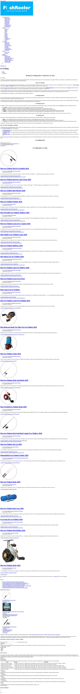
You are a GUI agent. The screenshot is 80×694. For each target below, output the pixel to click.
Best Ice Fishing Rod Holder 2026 (12, 530)
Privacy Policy (3, 639)
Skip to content (3, 0)
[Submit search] (11, 644)
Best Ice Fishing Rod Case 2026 (12, 508)
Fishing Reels (9, 329)
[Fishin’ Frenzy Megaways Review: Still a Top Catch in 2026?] (7, 610)
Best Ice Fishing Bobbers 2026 (11, 246)
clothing (46, 634)
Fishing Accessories (10, 446)
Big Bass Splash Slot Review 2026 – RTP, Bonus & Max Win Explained (15, 587)
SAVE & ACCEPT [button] (3, 685)
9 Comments (5, 617)
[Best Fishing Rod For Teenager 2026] (7, 599)
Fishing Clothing (10, 259)
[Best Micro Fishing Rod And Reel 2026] (7, 625)
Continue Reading (10, 175)
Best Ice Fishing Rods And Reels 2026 (14, 380)
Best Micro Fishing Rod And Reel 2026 (9, 626)
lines (43, 634)
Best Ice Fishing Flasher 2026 (11, 202)
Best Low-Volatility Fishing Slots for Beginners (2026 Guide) (13, 581)
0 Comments (5, 613)
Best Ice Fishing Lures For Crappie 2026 (15, 224)
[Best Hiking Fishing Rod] (7, 629)
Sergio (4, 576)
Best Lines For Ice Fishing (10, 290)
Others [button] (1, 682)
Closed (10, 143)
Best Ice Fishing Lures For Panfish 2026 (15, 301)
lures (41, 634)
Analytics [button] (2, 676)
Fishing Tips (14, 171)
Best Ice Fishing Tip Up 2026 (11, 444)
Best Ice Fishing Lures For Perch (12, 279)
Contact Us (17, 639)
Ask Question (2, 145)
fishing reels (33, 634)
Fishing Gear (9, 193)
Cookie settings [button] (3, 646)
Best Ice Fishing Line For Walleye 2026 (14, 268)
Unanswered (13, 143)
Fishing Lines (9, 270)
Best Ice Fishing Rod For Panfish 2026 (14, 168)
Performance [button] (2, 673)
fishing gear (58, 634)
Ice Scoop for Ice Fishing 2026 (11, 519)
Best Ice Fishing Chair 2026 (10, 354)
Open (4, 143)
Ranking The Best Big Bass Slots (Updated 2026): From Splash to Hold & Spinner (17, 585)
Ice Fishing (19, 171)
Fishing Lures (9, 226)
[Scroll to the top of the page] (0, 641)
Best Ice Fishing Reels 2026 (10, 565)
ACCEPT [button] (8, 646)
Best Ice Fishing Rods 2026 (10, 482)
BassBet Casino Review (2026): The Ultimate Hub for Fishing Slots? (14, 582)
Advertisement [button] (2, 679)
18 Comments (5, 632)
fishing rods (38, 634)
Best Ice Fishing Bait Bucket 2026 (12, 191)
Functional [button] (2, 670)
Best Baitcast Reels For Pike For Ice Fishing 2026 (18, 327)
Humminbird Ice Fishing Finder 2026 (14, 455)
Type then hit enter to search (22, 642)
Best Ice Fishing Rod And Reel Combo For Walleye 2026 (21, 433)
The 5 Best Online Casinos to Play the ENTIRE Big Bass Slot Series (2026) (16, 583)
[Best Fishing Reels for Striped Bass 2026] (10, 614)
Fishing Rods (9, 171)
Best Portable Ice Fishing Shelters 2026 (14, 213)
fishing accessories (51, 634)
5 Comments (5, 602)
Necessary (3, 658)
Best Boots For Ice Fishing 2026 (12, 257)
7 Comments (5, 628)
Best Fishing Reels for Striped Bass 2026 (10, 615)
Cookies (7, 639)
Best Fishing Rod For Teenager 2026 (9, 600)
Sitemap (21, 639)
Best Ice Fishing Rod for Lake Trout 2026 (15, 180)
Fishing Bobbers (10, 248)
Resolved (7, 143)
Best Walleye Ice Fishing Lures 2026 (13, 235)
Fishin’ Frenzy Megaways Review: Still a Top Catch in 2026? (13, 586)
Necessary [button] (2, 657)
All (3, 143)
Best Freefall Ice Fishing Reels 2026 (13, 407)
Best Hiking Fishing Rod (7, 630)
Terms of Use (12, 639)
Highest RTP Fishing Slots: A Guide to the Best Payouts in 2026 (14, 584)
